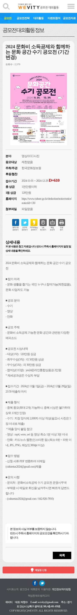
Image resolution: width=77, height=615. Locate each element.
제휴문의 (35, 589)
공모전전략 (23, 18)
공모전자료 (69, 18)
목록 (62, 555)
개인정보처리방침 (61, 589)
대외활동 (38, 18)
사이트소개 (12, 589)
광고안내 (24, 589)
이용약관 (45, 589)
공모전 (8, 18)
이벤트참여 (53, 18)
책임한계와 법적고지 (38, 595)
